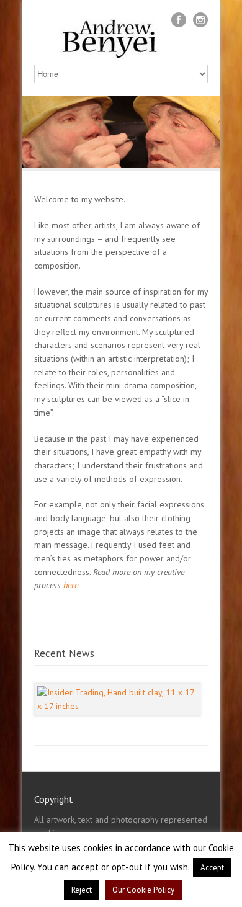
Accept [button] (212, 867)
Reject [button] (81, 890)
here (70, 585)
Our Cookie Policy (143, 890)
